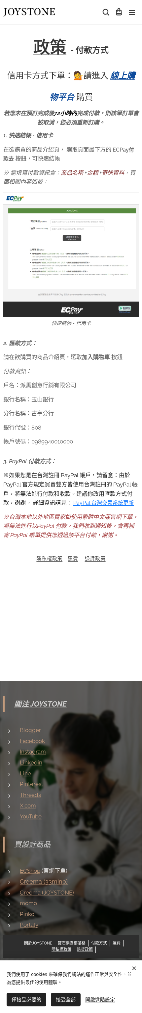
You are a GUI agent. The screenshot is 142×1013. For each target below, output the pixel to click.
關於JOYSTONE (38, 943)
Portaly (29, 924)
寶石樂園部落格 (72, 943)
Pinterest (31, 784)
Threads (30, 795)
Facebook (32, 741)
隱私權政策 (49, 559)
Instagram (33, 751)
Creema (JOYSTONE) (47, 892)
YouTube (31, 816)
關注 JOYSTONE (40, 704)
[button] (105, 12)
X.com (28, 805)
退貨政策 (95, 559)
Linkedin (31, 762)
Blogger (30, 730)
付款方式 (99, 943)
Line (25, 773)
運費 (73, 559)
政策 (49, 47)
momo (28, 903)
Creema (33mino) (44, 881)
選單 (132, 12)
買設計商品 (32, 844)
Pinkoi (28, 914)
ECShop (30, 870)
